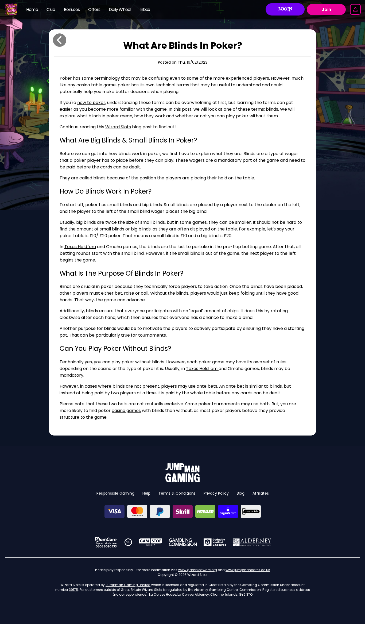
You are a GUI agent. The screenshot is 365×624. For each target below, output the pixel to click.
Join (326, 9)
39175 (73, 589)
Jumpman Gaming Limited (128, 585)
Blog (240, 493)
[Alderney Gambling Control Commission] (252, 542)
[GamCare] (106, 542)
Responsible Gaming (115, 493)
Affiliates (261, 493)
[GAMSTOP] (150, 542)
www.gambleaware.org (197, 570)
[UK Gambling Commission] (183, 542)
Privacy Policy (216, 493)
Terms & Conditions (177, 493)
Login (285, 9)
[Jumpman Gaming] (182, 481)
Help (146, 493)
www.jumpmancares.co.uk (248, 570)
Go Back (59, 40)
